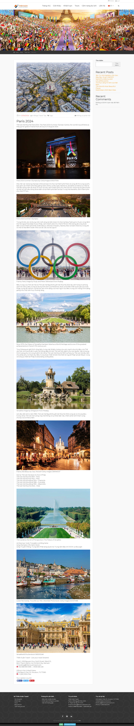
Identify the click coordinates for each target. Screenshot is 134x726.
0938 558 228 (87, 706)
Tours (77, 6)
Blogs (21, 52)
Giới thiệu (57, 6)
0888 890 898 (77, 706)
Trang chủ (46, 6)
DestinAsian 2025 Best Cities (106, 90)
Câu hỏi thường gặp (48, 702)
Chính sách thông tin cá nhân (50, 701)
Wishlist (112, 1)
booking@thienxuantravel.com (81, 704)
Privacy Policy (70, 724)
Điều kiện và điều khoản (49, 699)
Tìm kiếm (99, 60)
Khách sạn (68, 6)
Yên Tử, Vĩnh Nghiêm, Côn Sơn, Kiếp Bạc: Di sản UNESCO (107, 76)
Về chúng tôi (18, 699)
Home (16, 52)
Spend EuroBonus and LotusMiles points (104, 80)
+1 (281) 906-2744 (105, 704)
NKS (79, 720)
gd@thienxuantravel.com (106, 702)
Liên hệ (102, 6)
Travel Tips (27, 52)
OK (61, 724)
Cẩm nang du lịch (89, 6)
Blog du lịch (18, 704)
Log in (118, 1)
